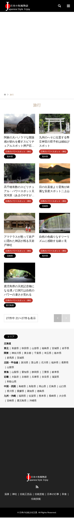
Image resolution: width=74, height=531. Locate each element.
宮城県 (55, 348)
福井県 (54, 362)
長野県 (64, 362)
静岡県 (35, 372)
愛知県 (25, 372)
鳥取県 (32, 386)
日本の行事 (53, 494)
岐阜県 (55, 372)
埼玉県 (47, 353)
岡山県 (42, 386)
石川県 (44, 362)
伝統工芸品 (26, 494)
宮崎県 (10, 400)
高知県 (30, 391)
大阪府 (15, 376)
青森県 (15, 348)
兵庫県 (35, 376)
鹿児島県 (21, 400)
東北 (6, 348)
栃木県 (57, 353)
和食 (64, 494)
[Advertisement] (37, 51)
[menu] (68, 6)
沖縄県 (33, 400)
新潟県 (24, 362)
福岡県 (22, 395)
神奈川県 (16, 353)
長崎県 (52, 395)
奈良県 (45, 376)
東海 (6, 372)
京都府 (25, 376)
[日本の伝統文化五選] (17, 6)
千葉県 (37, 353)
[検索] (59, 6)
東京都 (27, 353)
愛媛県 (20, 391)
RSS (37, 486)
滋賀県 (55, 376)
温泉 (7, 494)
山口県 (62, 386)
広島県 (52, 386)
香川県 (10, 391)
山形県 (35, 348)
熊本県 (42, 395)
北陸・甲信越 (11, 362)
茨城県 (20, 357)
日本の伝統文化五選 (28, 512)
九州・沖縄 (10, 395)
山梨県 (10, 367)
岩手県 (65, 348)
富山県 (34, 362)
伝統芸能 (39, 494)
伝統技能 (36, 499)
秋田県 (25, 348)
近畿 (6, 376)
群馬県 (10, 357)
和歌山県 (11, 381)
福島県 (45, 348)
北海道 (7, 343)
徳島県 (40, 391)
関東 (6, 353)
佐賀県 (32, 395)
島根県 (22, 386)
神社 (14, 494)
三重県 (45, 372)
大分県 (62, 395)
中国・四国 (10, 386)
